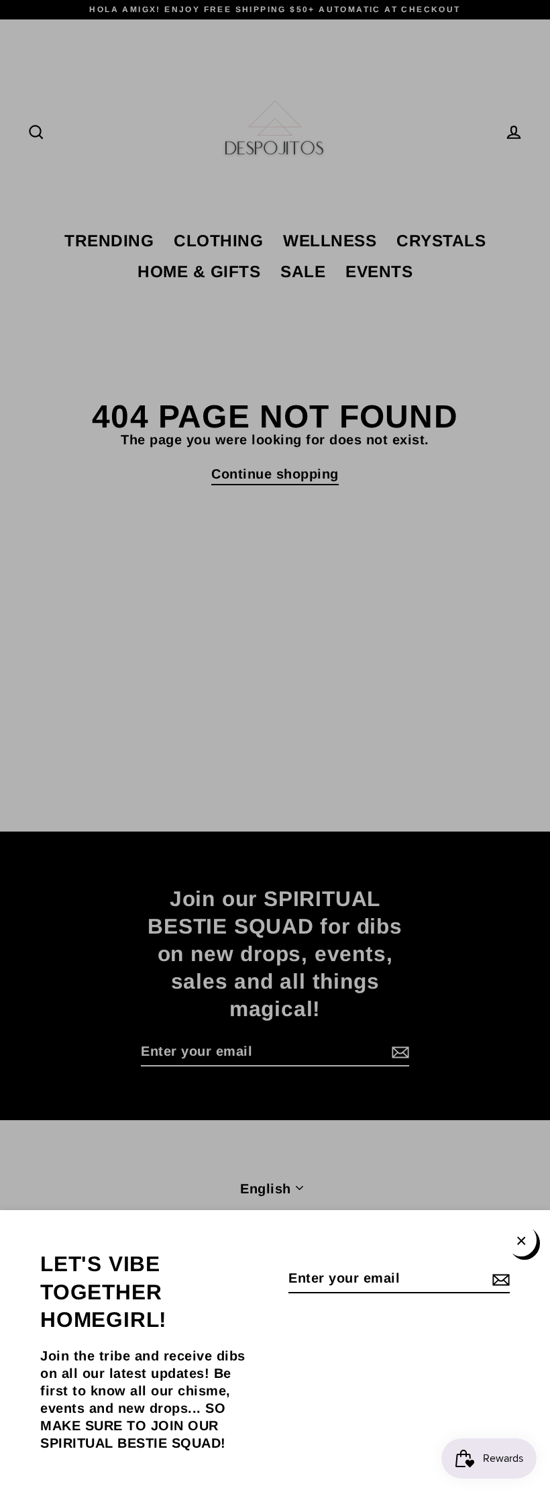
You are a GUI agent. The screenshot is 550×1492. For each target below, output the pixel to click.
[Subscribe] (499, 1278)
